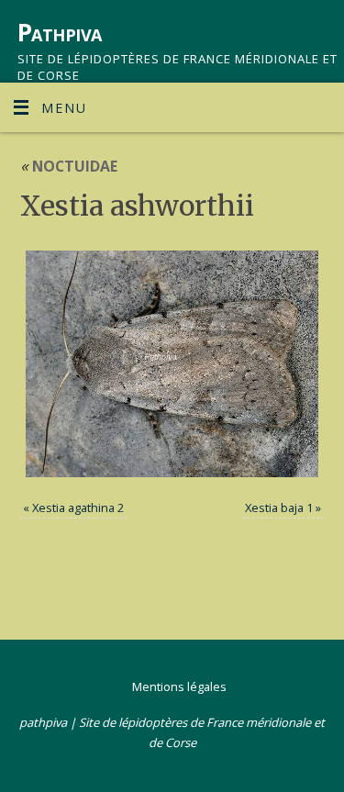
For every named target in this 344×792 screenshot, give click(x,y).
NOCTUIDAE (68, 166)
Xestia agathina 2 (78, 507)
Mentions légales (179, 686)
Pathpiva (59, 32)
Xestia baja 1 (279, 507)
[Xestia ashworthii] (172, 364)
